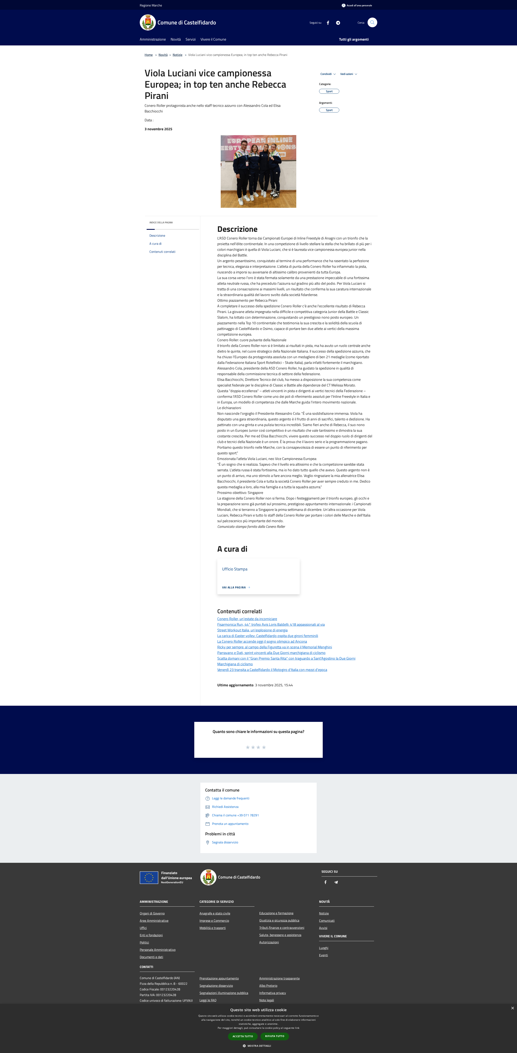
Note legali (266, 1000)
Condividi (326, 74)
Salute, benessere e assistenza (280, 934)
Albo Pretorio (268, 985)
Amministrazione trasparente (279, 978)
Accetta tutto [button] (243, 1036)
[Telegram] (336, 22)
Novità (163, 54)
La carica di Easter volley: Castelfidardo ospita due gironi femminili (267, 635)
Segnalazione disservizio (216, 985)
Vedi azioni (347, 74)
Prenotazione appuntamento (219, 978)
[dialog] (258, 1028)
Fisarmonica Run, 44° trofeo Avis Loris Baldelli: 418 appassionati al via (271, 624)
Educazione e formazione (276, 913)
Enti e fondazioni (151, 935)
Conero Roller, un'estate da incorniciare (247, 619)
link (297, 1028)
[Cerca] (372, 22)
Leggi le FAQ (208, 1000)
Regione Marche (151, 5)
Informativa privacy (272, 992)
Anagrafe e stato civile (215, 913)
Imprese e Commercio (214, 920)
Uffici (143, 927)
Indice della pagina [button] (161, 222)
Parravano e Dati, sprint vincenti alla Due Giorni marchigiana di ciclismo (271, 652)
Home (149, 54)
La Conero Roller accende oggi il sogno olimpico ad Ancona (262, 641)
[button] (258, 1045)
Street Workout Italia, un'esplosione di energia (252, 630)
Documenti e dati (151, 956)
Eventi (323, 955)
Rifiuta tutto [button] (274, 1036)
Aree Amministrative (154, 920)
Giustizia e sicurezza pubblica (279, 920)
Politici (144, 942)
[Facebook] (326, 22)
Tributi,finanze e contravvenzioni (281, 927)
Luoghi (323, 947)
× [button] (512, 1008)
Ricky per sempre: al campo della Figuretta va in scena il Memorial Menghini (274, 647)
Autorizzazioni (269, 942)
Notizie (177, 54)
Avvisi (323, 927)
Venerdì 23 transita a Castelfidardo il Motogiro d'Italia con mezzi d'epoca (272, 669)
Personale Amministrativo (157, 949)
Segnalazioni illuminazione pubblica (224, 992)
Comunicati (327, 920)
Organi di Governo (152, 913)
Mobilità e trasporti (213, 927)
